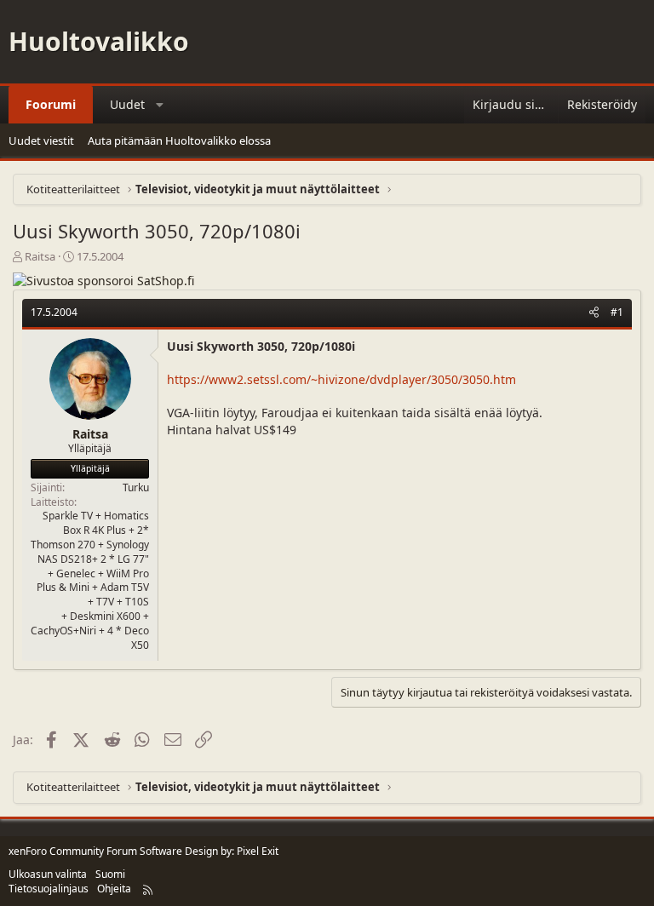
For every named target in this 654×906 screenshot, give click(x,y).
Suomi (110, 874)
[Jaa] (594, 313)
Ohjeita (114, 888)
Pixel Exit (257, 851)
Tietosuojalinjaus (49, 888)
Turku (136, 487)
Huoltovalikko (99, 41)
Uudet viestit (41, 140)
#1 (617, 312)
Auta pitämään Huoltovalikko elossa (179, 140)
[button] (160, 104)
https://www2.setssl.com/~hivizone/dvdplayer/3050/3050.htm (341, 379)
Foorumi (51, 104)
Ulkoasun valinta (48, 874)
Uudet (127, 104)
